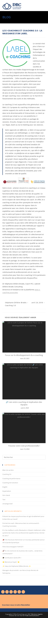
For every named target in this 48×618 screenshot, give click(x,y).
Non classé (6, 495)
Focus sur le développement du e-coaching (24, 355)
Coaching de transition (10, 483)
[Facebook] (3, 592)
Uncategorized (7, 504)
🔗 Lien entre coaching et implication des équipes (24, 403)
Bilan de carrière (8, 470)
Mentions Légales (37, 614)
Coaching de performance (11, 478)
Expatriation (6, 491)
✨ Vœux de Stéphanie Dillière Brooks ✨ (16, 566)
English (4, 487)
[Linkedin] (15, 592)
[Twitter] (7, 592)
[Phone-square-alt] (19, 592)
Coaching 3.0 (10, 305)
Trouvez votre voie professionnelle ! (24, 446)
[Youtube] (11, 592)
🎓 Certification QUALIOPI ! (11, 558)
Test (3, 499)
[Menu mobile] (45, 5)
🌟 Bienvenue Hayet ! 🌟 (10, 562)
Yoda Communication (32, 616)
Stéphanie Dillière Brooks (15, 302)
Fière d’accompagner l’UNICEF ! (13, 547)
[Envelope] (23, 592)
